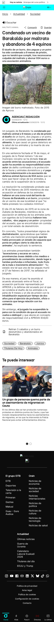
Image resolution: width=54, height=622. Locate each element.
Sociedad (9, 343)
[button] (51, 380)
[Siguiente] (48, 2)
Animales (33, 348)
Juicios (40, 343)
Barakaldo (25, 343)
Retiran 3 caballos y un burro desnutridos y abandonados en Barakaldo (25, 332)
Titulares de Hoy (13, 348)
